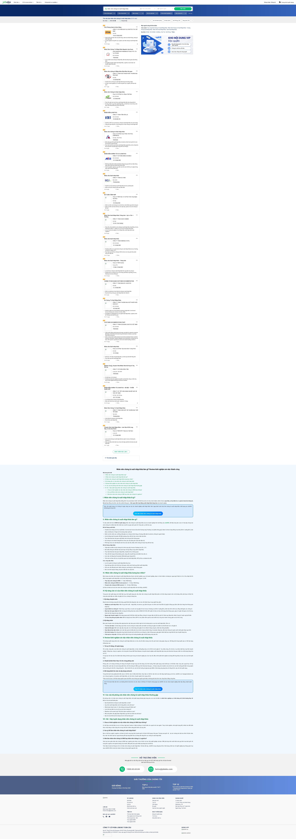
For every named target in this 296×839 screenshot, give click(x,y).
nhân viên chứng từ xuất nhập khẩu (177, 27)
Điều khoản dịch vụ (131, 806)
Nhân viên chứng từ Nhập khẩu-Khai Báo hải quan (118, 71)
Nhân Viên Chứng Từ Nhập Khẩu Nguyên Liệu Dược (118, 49)
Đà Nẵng (158, 32)
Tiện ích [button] (38, 2)
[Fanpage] (106, 817)
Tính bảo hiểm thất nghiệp (133, 814)
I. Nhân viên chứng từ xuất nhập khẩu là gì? (115, 475)
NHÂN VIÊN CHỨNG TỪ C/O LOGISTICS (115, 153)
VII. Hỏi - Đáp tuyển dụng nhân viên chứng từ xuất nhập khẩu (120, 487)
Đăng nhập (267, 2)
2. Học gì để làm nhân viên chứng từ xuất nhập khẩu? (120, 492)
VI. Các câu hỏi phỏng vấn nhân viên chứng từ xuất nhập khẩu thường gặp (123, 485)
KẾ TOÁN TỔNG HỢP (110, 194)
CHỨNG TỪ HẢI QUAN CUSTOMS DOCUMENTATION (119, 281)
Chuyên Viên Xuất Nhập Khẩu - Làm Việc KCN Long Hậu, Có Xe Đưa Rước (118, 428)
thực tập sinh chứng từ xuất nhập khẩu (157, 27)
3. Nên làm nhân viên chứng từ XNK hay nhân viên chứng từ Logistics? (124, 494)
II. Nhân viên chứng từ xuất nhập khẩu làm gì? (116, 477)
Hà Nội (147, 32)
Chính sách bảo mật (132, 808)
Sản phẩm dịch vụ (156, 818)
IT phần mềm (179, 800)
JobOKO (167, 523)
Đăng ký (273, 2)
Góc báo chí (130, 802)
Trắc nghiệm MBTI (131, 819)
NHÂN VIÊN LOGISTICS (110, 112)
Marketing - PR (179, 804)
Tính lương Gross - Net (132, 818)
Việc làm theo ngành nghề (158, 808)
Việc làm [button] (16, 2)
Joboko (6, 2)
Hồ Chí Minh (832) (157, 20)
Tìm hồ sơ (154, 816)
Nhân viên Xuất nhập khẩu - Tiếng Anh (115, 260)
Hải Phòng (168, 32)
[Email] (109, 816)
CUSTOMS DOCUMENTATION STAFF (114, 322)
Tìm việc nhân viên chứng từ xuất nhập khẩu (148, 513)
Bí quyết (154, 806)
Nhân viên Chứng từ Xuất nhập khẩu (114, 92)
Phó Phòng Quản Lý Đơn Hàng (112, 27)
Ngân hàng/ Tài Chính (181, 808)
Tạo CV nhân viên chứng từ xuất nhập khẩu (148, 689)
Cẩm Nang (154, 804)
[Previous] (151, 21)
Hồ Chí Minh (153, 32)
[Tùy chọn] (136, 27)
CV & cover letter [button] (27, 2)
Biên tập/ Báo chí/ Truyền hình (183, 806)
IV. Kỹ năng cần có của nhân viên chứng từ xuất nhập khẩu (119, 481)
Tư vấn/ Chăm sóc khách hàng (183, 802)
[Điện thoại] (103, 817)
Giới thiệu (129, 800)
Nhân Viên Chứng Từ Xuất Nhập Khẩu (114, 408)
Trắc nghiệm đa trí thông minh (134, 816)
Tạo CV (154, 802)
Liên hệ (128, 804)
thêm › (173, 32)
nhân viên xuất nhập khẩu (159, 29)
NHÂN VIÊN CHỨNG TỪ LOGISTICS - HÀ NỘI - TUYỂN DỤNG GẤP (119, 388)
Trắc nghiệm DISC (131, 821)
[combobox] (147, 8)
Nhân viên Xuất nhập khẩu (111, 175)
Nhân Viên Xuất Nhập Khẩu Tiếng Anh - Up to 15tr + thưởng (118, 216)
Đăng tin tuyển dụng (157, 814)
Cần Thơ (163, 32)
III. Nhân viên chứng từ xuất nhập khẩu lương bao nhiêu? (119, 479)
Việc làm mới (155, 800)
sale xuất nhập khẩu (172, 29)
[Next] (192, 21)
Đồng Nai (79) (186, 20)
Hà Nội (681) (167, 20)
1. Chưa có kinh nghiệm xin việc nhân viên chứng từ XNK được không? (124, 490)
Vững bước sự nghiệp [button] (51, 2)
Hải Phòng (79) (176, 20)
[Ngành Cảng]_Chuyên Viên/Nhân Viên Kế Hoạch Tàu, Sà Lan (119, 366)
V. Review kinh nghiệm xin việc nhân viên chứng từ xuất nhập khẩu (121, 483)
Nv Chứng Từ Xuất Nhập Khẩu (112, 300)
